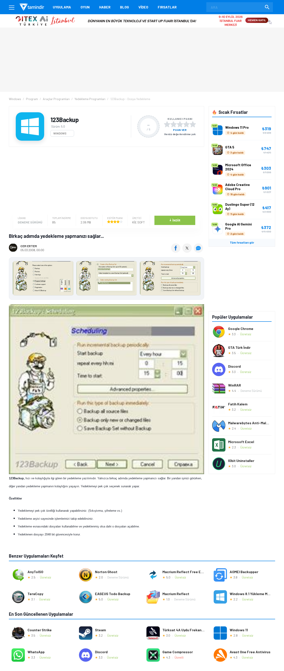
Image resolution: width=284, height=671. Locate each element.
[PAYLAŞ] (176, 251)
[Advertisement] (105, 181)
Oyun (85, 7)
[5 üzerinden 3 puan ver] (180, 124)
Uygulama (62, 7)
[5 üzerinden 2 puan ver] (173, 124)
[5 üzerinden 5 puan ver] (193, 124)
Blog (124, 7)
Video (143, 7)
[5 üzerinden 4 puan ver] (186, 124)
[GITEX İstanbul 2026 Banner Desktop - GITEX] (142, 16)
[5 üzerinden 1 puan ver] (167, 124)
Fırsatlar (167, 7)
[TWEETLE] (187, 251)
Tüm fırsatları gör (242, 242)
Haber (104, 7)
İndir (174, 220)
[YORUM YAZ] (199, 251)
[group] (106, 279)
